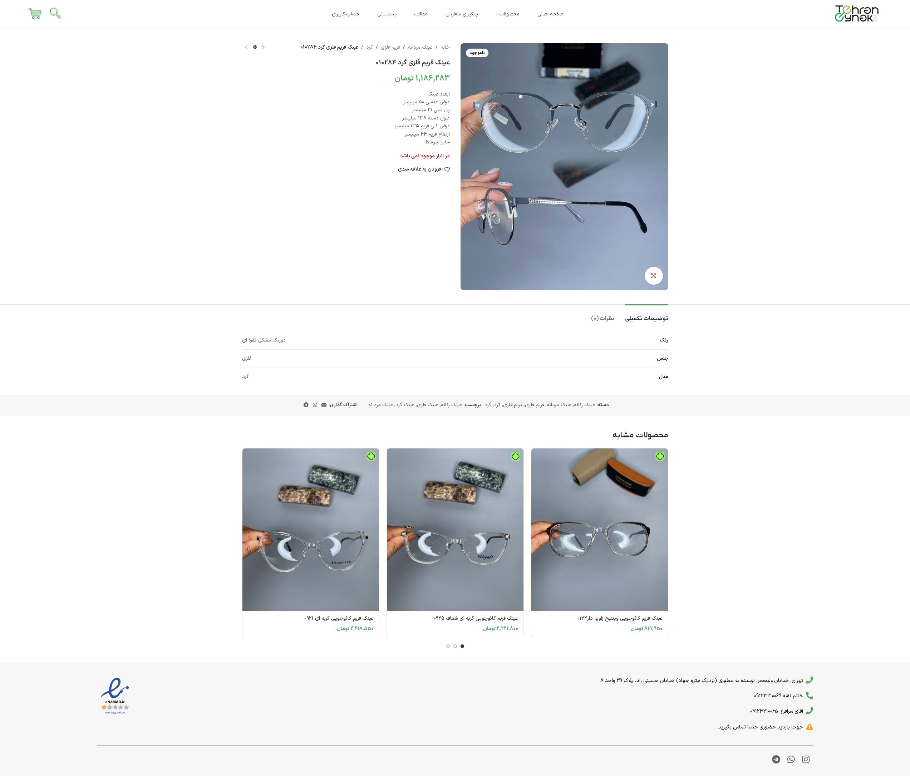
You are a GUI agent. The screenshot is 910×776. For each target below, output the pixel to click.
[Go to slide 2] (455, 646)
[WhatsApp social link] (315, 405)
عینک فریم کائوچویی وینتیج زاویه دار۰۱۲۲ (620, 618)
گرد (369, 47)
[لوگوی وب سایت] (857, 14)
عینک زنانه (584, 405)
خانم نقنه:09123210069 (778, 696)
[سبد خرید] (35, 14)
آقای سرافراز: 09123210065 (776, 711)
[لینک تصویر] (115, 696)
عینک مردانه (420, 47)
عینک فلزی (427, 405)
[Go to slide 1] (462, 646)
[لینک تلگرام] (306, 405)
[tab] (646, 315)
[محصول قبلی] (263, 47)
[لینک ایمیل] (324, 405)
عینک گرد (404, 405)
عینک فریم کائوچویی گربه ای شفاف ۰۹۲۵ (476, 618)
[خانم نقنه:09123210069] (809, 695)
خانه (445, 47)
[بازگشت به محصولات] (255, 47)
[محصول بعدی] (246, 47)
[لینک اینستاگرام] (805, 760)
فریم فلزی (390, 47)
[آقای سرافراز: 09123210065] (809, 710)
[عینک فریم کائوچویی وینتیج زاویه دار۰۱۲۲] (599, 529)
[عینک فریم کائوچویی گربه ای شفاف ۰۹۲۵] (455, 529)
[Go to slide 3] (448, 646)
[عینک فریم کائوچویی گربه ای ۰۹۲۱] (310, 529)
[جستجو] (55, 14)
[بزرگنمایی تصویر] (654, 276)
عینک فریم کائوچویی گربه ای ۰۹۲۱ (339, 618)
